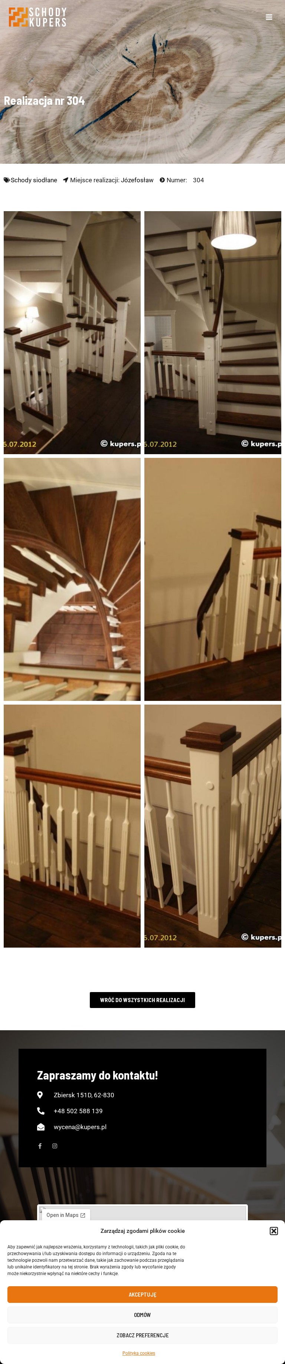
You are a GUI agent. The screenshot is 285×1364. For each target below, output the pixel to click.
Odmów (142, 1314)
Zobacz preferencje (143, 1335)
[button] (274, 1231)
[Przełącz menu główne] (269, 17)
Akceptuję (143, 1294)
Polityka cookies (138, 1353)
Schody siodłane (34, 180)
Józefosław (137, 180)
